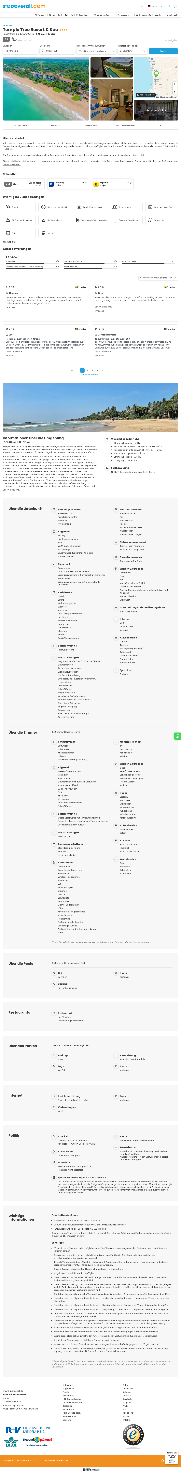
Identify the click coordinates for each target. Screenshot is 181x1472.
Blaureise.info (69, 1416)
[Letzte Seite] (107, 370)
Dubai (125, 1385)
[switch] (171, 1461)
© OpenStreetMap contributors (165, 97)
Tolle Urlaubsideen (72, 1413)
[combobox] (131, 51)
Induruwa (8, 25)
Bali (124, 1409)
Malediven (128, 1388)
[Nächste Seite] (102, 370)
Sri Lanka (127, 1392)
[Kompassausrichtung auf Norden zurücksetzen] (175, 92)
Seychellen (128, 1399)
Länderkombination (72, 1402)
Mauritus (127, 1395)
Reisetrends (68, 1409)
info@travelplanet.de (13, 1405)
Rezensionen (90, 125)
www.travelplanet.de (13, 1391)
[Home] (162, 1461)
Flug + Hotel (68, 1388)
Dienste (55, 125)
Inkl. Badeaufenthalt (72, 1399)
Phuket (126, 1406)
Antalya (126, 1420)
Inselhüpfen (68, 1395)
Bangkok (127, 1402)
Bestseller (67, 1406)
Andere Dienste (10, 242)
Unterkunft (20, 125)
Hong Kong (128, 1413)
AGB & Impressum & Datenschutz (53, 1461)
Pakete (66, 1392)
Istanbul (126, 1416)
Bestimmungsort (125, 125)
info (141, 6)
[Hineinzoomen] (175, 84)
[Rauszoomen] (175, 88)
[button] (156, 74)
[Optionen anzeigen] (144, 51)
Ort (161, 125)
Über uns (67, 1420)
